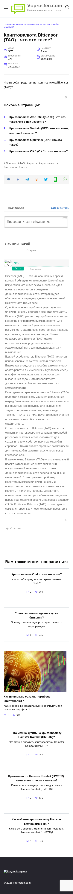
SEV (16, 263)
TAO (22, 163)
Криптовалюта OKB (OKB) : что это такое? (38, 151)
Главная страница (15, 24)
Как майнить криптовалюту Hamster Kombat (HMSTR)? (36, 821)
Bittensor (10, 163)
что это (25, 167)
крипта (33, 163)
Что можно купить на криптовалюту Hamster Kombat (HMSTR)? (36, 735)
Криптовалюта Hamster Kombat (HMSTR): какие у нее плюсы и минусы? (36, 778)
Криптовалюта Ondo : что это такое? (36, 574)
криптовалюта (49, 163)
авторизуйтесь (59, 207)
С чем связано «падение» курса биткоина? (36, 615)
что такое (11, 167)
